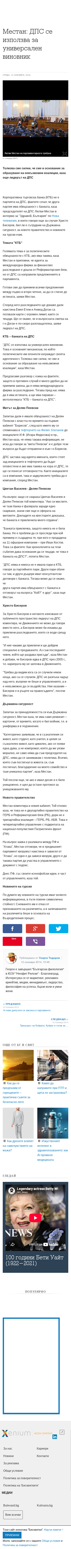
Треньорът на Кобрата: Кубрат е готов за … (44, 1025)
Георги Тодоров (49, 958)
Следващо (59, 1019)
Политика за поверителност (20, 1545)
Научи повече (52, 1529)
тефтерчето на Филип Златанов (42, 430)
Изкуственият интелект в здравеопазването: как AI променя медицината (52, 1150)
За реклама (11, 1463)
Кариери (42, 1448)
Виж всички (13, 1514)
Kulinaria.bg (45, 1505)
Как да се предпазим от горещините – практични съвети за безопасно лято (16, 1092)
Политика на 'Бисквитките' (21, 1485)
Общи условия (51, 1540)
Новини (8, 1456)
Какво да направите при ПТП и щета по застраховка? (52, 1087)
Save (14, 938)
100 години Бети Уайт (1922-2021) (34, 1260)
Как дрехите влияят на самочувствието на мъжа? (18, 1145)
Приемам (12, 1535)
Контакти (43, 1456)
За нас (7, 1448)
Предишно (12, 1004)
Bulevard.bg (11, 1505)
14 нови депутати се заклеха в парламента (26, 1010)
